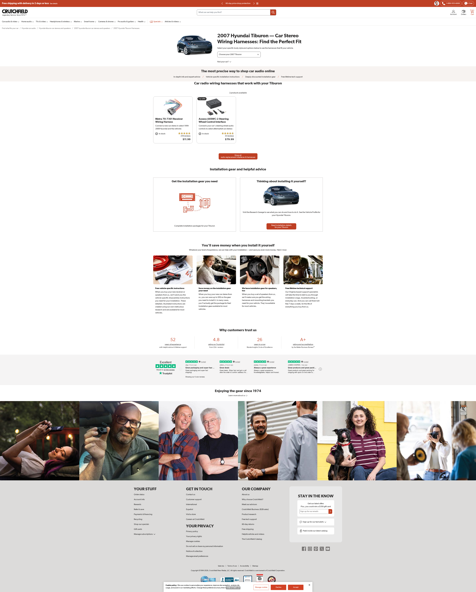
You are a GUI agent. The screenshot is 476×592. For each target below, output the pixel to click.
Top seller (202, 99)
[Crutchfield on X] (321, 549)
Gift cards (138, 529)
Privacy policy (192, 532)
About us (246, 495)
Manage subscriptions (143, 534)
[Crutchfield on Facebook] (303, 549)
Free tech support (249, 519)
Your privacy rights (194, 536)
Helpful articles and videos (253, 534)
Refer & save (139, 509)
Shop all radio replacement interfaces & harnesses (238, 156)
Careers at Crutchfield (195, 519)
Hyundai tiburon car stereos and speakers (55, 28)
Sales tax (221, 566)
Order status (139, 495)
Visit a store (191, 514)
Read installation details (281, 226)
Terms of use (232, 566)
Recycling (138, 519)
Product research (249, 514)
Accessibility (244, 566)
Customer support (194, 500)
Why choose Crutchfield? (252, 500)
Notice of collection (194, 551)
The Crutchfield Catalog (252, 539)
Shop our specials (141, 524)
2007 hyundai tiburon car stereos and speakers (92, 28)
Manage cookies (193, 541)
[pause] (257, 3)
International (191, 505)
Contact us (190, 495)
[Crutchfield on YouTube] (327, 549)
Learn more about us (237, 396)
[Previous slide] (222, 3)
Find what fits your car (10, 28)
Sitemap (255, 566)
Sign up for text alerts (313, 522)
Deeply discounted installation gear (260, 77)
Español (189, 509)
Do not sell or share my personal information (204, 546)
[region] (238, 440)
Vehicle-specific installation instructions (223, 77)
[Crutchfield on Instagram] (309, 549)
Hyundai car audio (29, 28)
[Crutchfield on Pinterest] (315, 549)
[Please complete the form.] (330, 511)
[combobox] (236, 12)
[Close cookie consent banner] (309, 585)
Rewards (137, 505)
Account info (139, 500)
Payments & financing (143, 514)
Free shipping (30, 3)
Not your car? (223, 62)
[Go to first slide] (254, 3)
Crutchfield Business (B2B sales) (255, 509)
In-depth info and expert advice (187, 77)
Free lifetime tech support (292, 77)
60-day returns (238, 3)
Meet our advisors (249, 505)
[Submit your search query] (273, 12)
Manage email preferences (197, 556)
